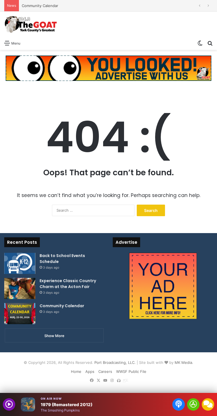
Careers (105, 371)
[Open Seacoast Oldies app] (193, 404)
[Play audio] (9, 404)
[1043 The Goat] (31, 24)
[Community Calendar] (19, 313)
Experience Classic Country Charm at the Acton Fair (68, 283)
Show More (54, 335)
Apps (89, 371)
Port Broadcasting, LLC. (115, 362)
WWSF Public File (131, 371)
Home (76, 371)
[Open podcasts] (178, 404)
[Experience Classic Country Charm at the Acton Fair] (19, 288)
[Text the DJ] (208, 404)
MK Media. (184, 362)
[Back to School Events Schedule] (19, 263)
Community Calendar (40, 5)
